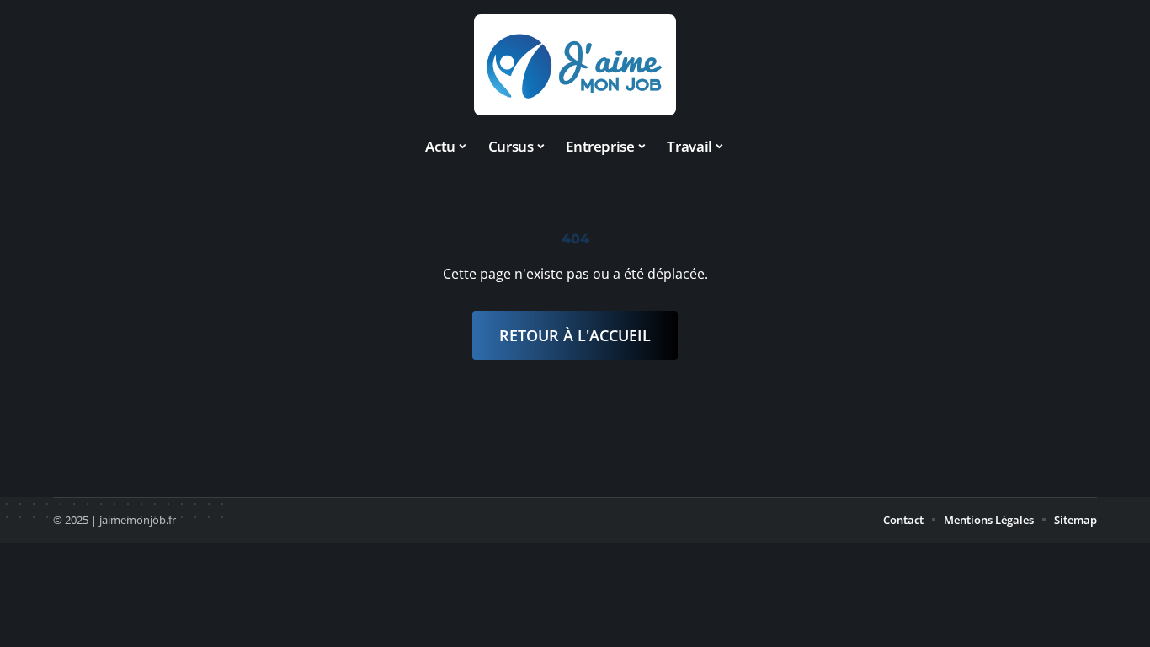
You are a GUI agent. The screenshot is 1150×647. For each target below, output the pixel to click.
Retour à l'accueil (575, 335)
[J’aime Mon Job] (575, 64)
